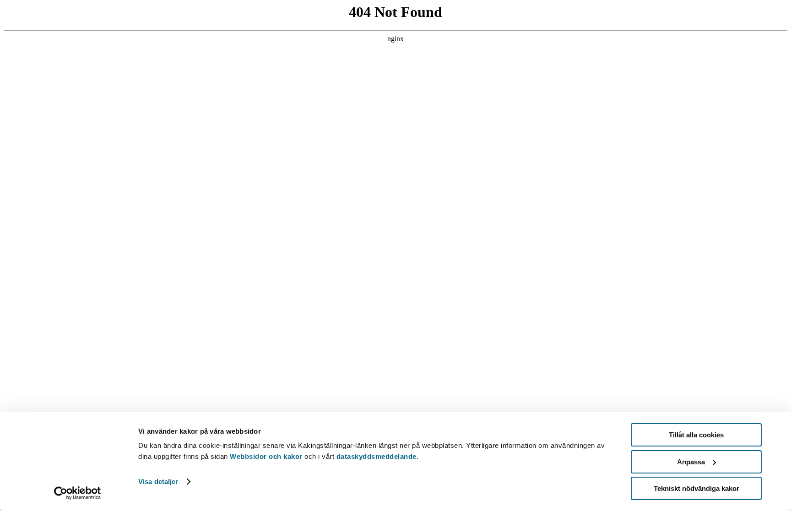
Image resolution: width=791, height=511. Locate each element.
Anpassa (691, 462)
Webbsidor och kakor (267, 456)
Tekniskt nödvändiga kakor (696, 488)
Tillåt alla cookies (696, 435)
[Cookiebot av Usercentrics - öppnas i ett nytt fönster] (78, 493)
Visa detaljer (158, 481)
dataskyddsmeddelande (376, 456)
